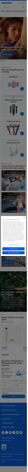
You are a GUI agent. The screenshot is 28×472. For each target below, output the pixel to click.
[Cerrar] (24, 217)
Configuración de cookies (13, 245)
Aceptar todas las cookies (13, 252)
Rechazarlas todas (13, 249)
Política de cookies (11, 241)
